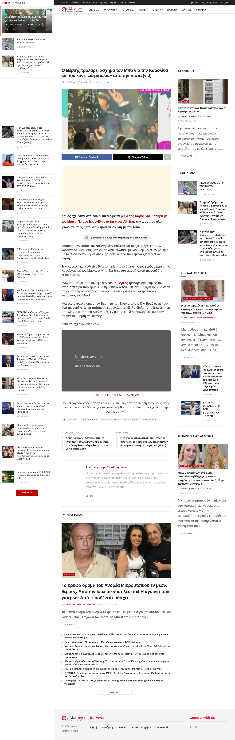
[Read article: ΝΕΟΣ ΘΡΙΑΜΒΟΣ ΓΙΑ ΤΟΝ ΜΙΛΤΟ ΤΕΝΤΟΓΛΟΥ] (187, 188)
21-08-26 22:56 (104, 605)
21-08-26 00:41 (189, 322)
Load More (27, 493)
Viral (95, 3)
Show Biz (87, 3)
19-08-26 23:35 (210, 394)
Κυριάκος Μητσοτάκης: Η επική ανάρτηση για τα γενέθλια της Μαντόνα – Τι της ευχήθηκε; (113, 668)
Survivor (73, 419)
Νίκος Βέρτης (149, 419)
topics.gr (74, 731)
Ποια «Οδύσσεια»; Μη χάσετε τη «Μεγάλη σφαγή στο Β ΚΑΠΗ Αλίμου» (33, 274)
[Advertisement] (27, 100)
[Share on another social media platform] (167, 157)
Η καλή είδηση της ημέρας (198, 298)
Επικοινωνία (163, 727)
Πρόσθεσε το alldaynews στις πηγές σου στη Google (118, 237)
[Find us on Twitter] (196, 727)
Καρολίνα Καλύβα (110, 419)
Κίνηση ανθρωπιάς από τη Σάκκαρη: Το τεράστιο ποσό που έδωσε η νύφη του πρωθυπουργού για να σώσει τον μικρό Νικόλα (33, 453)
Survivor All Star (89, 419)
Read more (72, 624)
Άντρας (123, 3)
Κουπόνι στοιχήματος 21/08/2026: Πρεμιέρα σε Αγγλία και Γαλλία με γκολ (34, 475)
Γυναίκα (131, 3)
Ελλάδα (184, 101)
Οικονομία (76, 3)
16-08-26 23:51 (210, 421)
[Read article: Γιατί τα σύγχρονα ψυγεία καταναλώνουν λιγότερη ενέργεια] (203, 91)
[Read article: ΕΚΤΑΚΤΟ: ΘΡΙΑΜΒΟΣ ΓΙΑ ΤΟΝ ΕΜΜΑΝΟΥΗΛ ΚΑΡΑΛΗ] (190, 408)
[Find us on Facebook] (190, 727)
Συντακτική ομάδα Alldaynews (106, 467)
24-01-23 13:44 (68, 82)
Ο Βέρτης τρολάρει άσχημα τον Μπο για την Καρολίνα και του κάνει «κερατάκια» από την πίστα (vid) (26, 20)
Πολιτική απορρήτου (141, 727)
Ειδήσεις (65, 3)
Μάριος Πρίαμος (131, 419)
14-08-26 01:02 (185, 493)
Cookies (122, 727)
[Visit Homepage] (72, 9)
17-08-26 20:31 (185, 121)
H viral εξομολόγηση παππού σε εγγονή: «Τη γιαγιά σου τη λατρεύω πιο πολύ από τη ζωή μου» (201, 309)
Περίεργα (103, 3)
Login (225, 3)
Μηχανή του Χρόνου (191, 466)
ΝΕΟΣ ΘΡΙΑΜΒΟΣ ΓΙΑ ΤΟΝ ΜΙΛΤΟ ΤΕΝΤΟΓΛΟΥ (212, 186)
